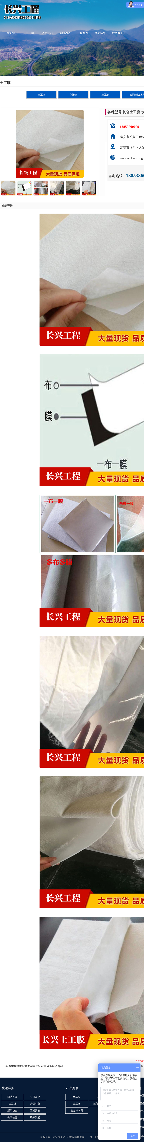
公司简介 (12, 33)
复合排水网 (77, 1110)
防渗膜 (73, 94)
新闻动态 (65, 33)
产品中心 (47, 33)
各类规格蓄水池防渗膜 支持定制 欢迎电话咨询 (36, 1066)
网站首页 (12, 1097)
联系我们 (117, 33)
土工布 (105, 94)
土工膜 (30, 33)
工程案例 (82, 33)
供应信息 (100, 33)
